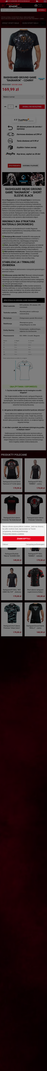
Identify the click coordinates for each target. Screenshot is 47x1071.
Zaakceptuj (23, 538)
